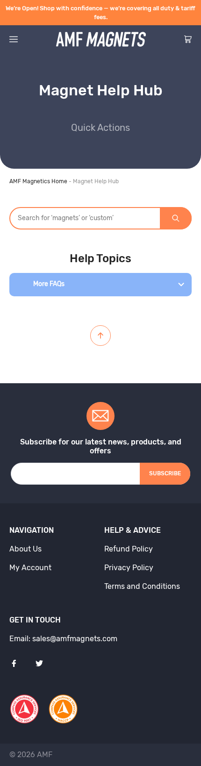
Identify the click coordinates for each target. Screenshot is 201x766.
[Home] (101, 39)
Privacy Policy (128, 567)
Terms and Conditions (142, 586)
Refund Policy (128, 548)
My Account (30, 567)
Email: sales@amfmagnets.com (63, 638)
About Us (25, 548)
